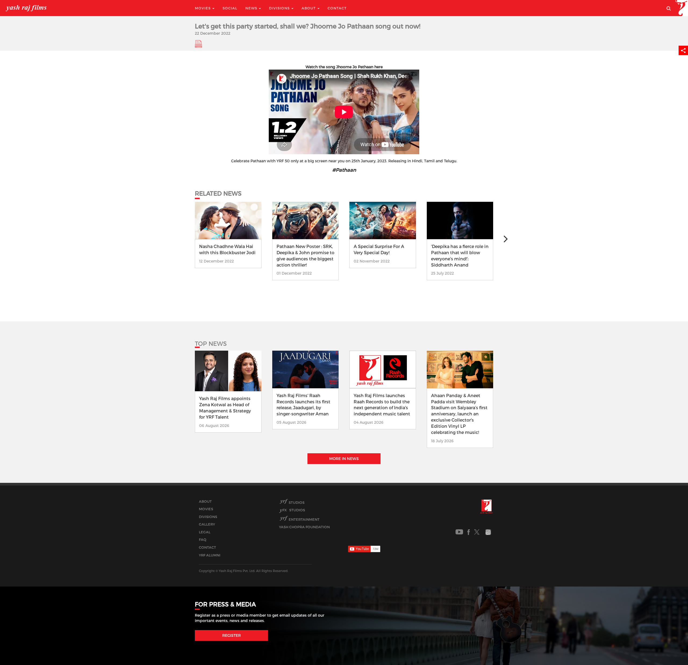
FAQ (202, 539)
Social (230, 8)
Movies (203, 8)
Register (231, 635)
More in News (344, 458)
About (309, 8)
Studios (296, 502)
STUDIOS (293, 510)
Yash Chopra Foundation (304, 527)
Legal (204, 532)
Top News (211, 343)
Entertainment (304, 519)
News (251, 8)
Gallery (207, 524)
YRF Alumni (209, 555)
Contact (337, 8)
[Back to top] (671, 648)
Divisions (280, 8)
